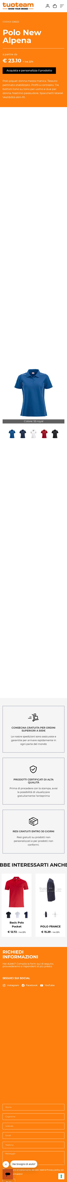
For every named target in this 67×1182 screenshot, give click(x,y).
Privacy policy (53, 1170)
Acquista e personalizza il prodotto (29, 70)
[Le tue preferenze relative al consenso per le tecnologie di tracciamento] (61, 1176)
